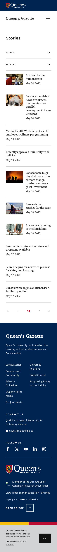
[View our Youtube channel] (26, 449)
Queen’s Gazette (20, 18)
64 (29, 311)
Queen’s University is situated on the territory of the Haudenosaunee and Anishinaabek (27, 349)
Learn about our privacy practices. (16, 543)
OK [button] (45, 538)
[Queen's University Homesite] (23, 472)
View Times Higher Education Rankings (28, 492)
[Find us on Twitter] (17, 449)
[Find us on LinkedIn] (35, 449)
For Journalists (14, 402)
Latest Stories (13, 364)
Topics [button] (10, 53)
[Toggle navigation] (48, 18)
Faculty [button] (11, 64)
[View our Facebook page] (8, 449)
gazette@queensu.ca (21, 430)
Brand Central (38, 375)
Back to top (15, 508)
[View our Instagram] (44, 449)
